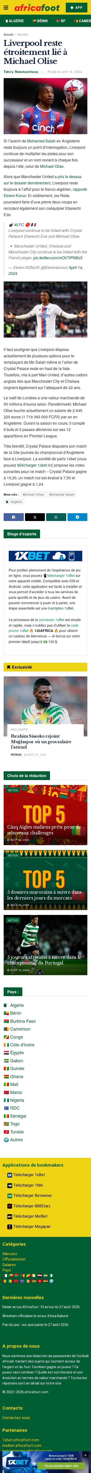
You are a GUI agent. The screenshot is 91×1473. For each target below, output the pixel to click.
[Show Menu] (6, 7)
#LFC (19, 224)
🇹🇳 (39, 1281)
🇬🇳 (4, 1281)
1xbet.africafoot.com (20, 1440)
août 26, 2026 (19, 840)
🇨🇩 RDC (12, 1107)
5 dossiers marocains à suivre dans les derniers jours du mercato (44, 895)
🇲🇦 (16, 1281)
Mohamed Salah (41, 141)
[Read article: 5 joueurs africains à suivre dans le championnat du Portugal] (45, 945)
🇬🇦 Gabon (13, 1060)
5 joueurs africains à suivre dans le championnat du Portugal (44, 960)
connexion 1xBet (51, 619)
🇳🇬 (51, 1275)
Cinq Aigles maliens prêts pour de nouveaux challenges (44, 829)
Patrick (16, 754)
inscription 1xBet (60, 608)
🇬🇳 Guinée (14, 1068)
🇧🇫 (16, 1275)
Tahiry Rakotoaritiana (21, 71)
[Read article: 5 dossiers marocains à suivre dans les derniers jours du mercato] (45, 880)
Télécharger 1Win (27, 1185)
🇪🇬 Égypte (14, 1052)
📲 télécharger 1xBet (58, 575)
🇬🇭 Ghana (13, 1076)
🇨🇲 (22, 1275)
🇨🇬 (28, 1275)
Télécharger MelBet (30, 1216)
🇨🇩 (22, 1281)
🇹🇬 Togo (12, 1123)
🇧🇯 (10, 1275)
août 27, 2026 (36, 754)
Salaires (9, 1265)
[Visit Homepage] (37, 7)
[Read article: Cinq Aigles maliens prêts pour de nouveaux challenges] (45, 815)
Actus (13, 790)
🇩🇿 (4, 1275)
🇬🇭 (45, 1281)
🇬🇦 (45, 1275)
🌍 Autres (13, 1139)
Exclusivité (19, 729)
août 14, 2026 (19, 970)
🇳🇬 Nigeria (14, 1100)
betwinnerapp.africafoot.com (27, 1451)
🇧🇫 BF (61, 20)
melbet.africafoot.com (21, 1445)
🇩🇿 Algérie (14, 20)
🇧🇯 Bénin (40, 20)
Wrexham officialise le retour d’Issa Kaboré (35, 1316)
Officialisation (13, 1259)
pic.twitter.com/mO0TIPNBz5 (58, 258)
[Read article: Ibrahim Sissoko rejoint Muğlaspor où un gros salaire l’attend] (45, 706)
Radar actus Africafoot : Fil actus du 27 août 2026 (41, 1307)
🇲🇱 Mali (11, 1084)
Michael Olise (52, 166)
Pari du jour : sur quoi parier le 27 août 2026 (35, 1325)
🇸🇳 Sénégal (15, 1115)
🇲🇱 (10, 1281)
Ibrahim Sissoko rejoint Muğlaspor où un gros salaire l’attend (41, 742)
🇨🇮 (34, 1275)
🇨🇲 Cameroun (17, 1028)
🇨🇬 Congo (13, 1036)
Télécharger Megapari (31, 1226)
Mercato (22, 34)
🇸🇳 (28, 1281)
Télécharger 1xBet (28, 1174)
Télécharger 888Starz (31, 1206)
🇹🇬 (34, 1281)
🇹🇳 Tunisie (14, 1131)
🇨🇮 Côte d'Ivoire (19, 1044)
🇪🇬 (39, 1275)
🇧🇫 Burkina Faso (20, 1021)
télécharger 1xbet (32, 465)
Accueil (8, 34)
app (78, 7)
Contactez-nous (16, 1417)
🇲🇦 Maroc (13, 1092)
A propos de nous (21, 1346)
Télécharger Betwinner (32, 1195)
